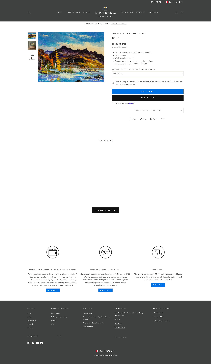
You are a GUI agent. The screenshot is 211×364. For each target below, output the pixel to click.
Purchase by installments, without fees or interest (96, 318)
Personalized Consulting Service (94, 323)
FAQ (52, 324)
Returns (53, 320)
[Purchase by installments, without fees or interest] (52, 252)
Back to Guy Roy (107, 210)
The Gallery (127, 13)
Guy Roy (116, 34)
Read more (52, 290)
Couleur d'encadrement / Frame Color (133, 69)
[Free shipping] (158, 252)
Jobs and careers (120, 337)
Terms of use (55, 313)
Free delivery (87, 313)
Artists (60, 13)
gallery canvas (127, 58)
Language (153, 13)
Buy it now (147, 98)
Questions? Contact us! (147, 110)
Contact (140, 13)
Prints (86, 13)
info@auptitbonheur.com (161, 321)
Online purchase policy (59, 317)
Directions (118, 323)
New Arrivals (73, 13)
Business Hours (120, 327)
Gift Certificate (88, 326)
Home (29, 313)
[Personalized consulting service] (105, 252)
